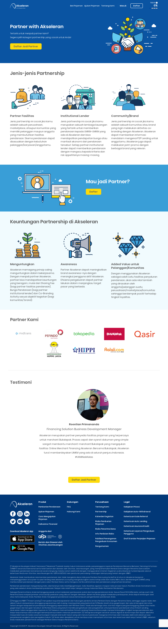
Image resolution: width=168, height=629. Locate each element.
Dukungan (72, 501)
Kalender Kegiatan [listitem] (104, 516)
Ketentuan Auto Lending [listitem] (135, 521)
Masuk (123, 5)
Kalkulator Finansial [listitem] (47, 524)
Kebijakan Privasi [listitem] (132, 506)
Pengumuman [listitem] (102, 546)
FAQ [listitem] (69, 506)
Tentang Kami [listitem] (102, 506)
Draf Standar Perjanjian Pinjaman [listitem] (139, 538)
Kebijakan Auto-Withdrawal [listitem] (137, 511)
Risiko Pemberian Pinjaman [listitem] (103, 522)
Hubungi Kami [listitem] (73, 511)
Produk (42, 501)
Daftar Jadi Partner (26, 46)
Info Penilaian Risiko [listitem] (104, 533)
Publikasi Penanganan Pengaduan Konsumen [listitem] (106, 540)
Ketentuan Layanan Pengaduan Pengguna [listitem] (139, 532)
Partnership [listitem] (101, 511)
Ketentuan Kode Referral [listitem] (136, 516)
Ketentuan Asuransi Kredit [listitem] (136, 526)
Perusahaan (102, 501)
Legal (127, 501)
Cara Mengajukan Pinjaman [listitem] (47, 518)
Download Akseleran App (21, 531)
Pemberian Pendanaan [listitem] (49, 506)
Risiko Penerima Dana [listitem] (105, 529)
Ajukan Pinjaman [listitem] (46, 511)
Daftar (136, 5)
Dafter (93, 191)
